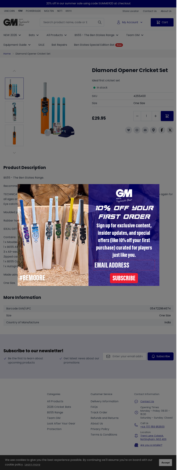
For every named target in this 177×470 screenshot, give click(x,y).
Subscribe (124, 278)
